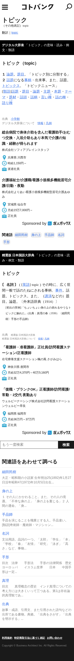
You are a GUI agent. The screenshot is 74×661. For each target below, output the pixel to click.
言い (46, 97)
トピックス (11, 86)
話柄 (33, 97)
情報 (40, 123)
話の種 (60, 97)
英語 (26, 285)
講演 (48, 296)
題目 (20, 74)
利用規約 (7, 637)
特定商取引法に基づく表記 (29, 637)
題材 (12, 97)
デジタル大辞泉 (13, 45)
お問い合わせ (54, 637)
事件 (58, 290)
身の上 (36, 235)
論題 (10, 74)
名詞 (61, 235)
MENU (5, 7)
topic (14, 32)
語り (7, 103)
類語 (6, 91)
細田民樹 (21, 235)
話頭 (23, 97)
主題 (47, 91)
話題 (10, 80)
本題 (57, 91)
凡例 (49, 123)
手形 (6, 242)
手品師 (49, 235)
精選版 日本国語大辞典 (18, 255)
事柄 (27, 80)
